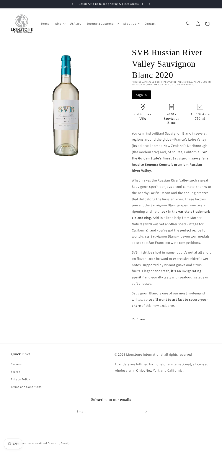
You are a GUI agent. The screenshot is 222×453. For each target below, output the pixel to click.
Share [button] (141, 319)
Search (15, 372)
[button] (59, 23)
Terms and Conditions (26, 387)
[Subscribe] (145, 412)
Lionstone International (33, 443)
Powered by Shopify (58, 443)
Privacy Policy (20, 379)
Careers (16, 364)
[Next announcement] (149, 4)
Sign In (141, 95)
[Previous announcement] (72, 4)
